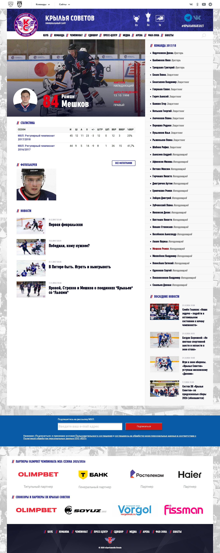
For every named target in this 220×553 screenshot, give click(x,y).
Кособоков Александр (172, 234)
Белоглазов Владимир (171, 81)
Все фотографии (123, 163)
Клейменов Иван (167, 60)
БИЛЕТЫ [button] (169, 35)
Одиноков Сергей (170, 270)
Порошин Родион (168, 125)
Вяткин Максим (169, 168)
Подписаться (144, 426)
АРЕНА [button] (139, 35)
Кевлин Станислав (170, 226)
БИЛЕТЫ (177, 531)
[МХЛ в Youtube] (204, 4)
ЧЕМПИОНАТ (81, 531)
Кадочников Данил (168, 52)
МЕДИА (133, 531)
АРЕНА (146, 531)
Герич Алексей (167, 96)
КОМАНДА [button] (59, 35)
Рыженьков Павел (169, 139)
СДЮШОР (118, 531)
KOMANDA (64, 531)
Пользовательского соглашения (94, 436)
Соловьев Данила (170, 284)
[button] (203, 35)
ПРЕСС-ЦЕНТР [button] (110, 35)
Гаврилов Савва (167, 89)
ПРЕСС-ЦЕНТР (101, 531)
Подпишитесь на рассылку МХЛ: (76, 419)
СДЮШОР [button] (93, 35)
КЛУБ (50, 531)
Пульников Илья (167, 132)
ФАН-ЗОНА (161, 531)
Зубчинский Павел (170, 205)
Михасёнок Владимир (172, 255)
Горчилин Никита (170, 176)
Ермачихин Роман (170, 190)
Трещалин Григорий (168, 67)
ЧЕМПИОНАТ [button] (76, 35)
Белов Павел (165, 74)
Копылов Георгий (168, 110)
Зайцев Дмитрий (170, 197)
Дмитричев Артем (170, 183)
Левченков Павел (168, 118)
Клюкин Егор (165, 103)
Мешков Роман (169, 248)
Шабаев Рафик (167, 147)
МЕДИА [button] (126, 35)
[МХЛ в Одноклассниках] (197, 4)
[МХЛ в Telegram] (210, 4)
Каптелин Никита (170, 219)
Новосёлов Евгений (171, 263)
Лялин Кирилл (168, 241)
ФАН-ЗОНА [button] (153, 35)
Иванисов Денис (169, 212)
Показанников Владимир (174, 277)
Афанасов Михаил (170, 161)
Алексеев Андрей (170, 154)
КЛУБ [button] (45, 35)
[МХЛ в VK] (191, 4)
